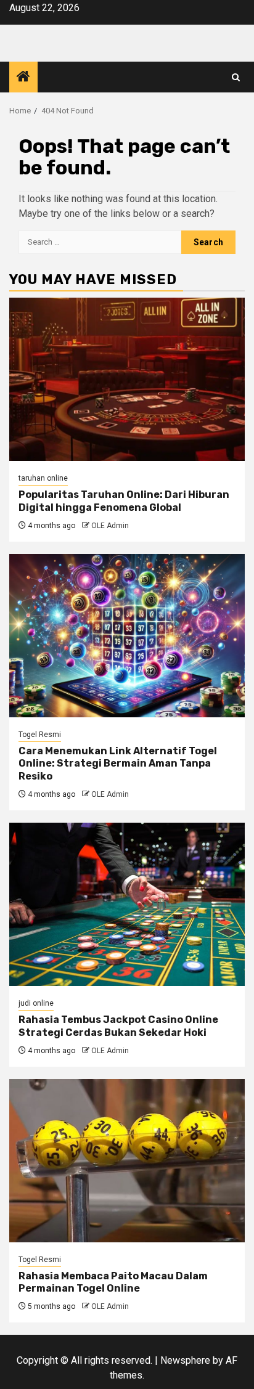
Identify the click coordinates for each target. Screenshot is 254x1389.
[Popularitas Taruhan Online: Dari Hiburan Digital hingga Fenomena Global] (127, 379)
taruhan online (43, 478)
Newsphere (185, 1360)
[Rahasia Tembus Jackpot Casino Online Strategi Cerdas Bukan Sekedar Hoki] (127, 904)
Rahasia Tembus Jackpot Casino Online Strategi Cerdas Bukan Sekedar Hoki (118, 1026)
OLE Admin (110, 525)
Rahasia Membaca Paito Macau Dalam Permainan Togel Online (113, 1282)
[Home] (23, 77)
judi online (36, 1003)
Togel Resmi (39, 734)
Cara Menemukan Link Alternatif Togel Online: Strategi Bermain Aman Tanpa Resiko (117, 764)
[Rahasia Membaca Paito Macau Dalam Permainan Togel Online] (127, 1160)
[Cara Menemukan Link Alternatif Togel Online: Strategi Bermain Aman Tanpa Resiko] (127, 635)
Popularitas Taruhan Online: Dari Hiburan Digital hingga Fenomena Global (123, 501)
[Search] (236, 77)
